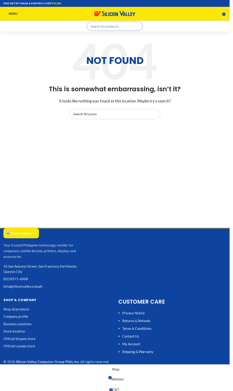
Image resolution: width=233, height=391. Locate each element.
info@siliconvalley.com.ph (22, 286)
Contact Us (130, 336)
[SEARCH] (138, 26)
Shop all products (16, 309)
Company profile (15, 316)
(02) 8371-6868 (15, 279)
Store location (14, 331)
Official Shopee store (19, 339)
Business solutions (17, 324)
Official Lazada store (19, 346)
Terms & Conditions (137, 328)
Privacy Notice (133, 313)
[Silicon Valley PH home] (21, 233)
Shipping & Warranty (137, 352)
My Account (131, 344)
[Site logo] (114, 13)
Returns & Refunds (136, 321)
